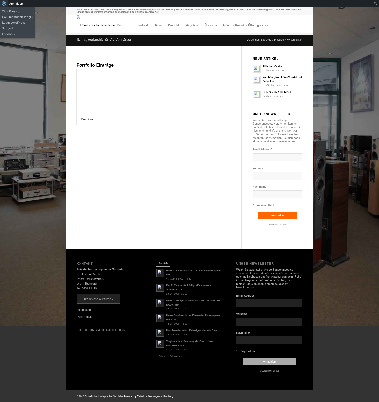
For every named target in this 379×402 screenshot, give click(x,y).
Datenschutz (85, 316)
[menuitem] (4, 3)
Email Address (262, 149)
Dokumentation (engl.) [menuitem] (17, 17)
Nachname (259, 186)
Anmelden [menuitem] (16, 3)
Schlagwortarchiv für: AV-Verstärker (104, 39)
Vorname (258, 168)
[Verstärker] (104, 91)
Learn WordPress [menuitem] (13, 22)
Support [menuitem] (7, 28)
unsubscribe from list (277, 224)
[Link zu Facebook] (292, 24)
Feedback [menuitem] (8, 34)
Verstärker (87, 119)
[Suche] (276, 25)
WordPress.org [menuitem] (12, 11)
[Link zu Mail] (299, 24)
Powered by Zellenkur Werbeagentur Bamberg (148, 396)
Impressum (84, 309)
